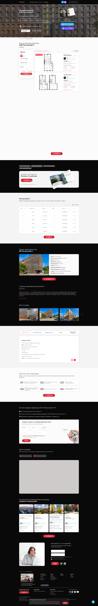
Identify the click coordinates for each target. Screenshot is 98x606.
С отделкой (23, 71)
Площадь (23, 427)
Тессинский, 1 (66, 80)
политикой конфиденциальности (36, 435)
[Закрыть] (68, 599)
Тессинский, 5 (22, 517)
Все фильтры (77, 204)
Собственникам (43, 575)
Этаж (33, 427)
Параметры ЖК (25, 332)
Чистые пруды (62, 269)
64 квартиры (58, 261)
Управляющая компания (73, 332)
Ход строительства (37, 332)
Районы (52, 575)
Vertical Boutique (68, 517)
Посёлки (72, 576)
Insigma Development (60, 273)
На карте (34, 30)
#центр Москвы (22, 288)
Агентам (39, 30)
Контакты (42, 576)
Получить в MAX (68, 28)
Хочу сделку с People (49, 395)
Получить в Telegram (68, 24)
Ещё (72, 83)
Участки (71, 577)
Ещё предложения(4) (49, 536)
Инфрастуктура (49, 332)
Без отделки (30, 71)
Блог (41, 577)
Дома (71, 575)
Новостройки (53, 577)
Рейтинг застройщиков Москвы (25, 168)
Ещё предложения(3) (57, 153)
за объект (26, 58)
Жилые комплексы (54, 578)
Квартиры (52, 576)
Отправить (55, 563)
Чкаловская (46, 2)
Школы (60, 332)
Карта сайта (43, 578)
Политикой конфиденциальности (55, 602)
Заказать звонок (24, 592)
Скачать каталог (26, 180)
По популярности (76, 51)
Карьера (42, 579)
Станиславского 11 (38, 517)
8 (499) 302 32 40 (24, 590)
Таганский (32, 2)
